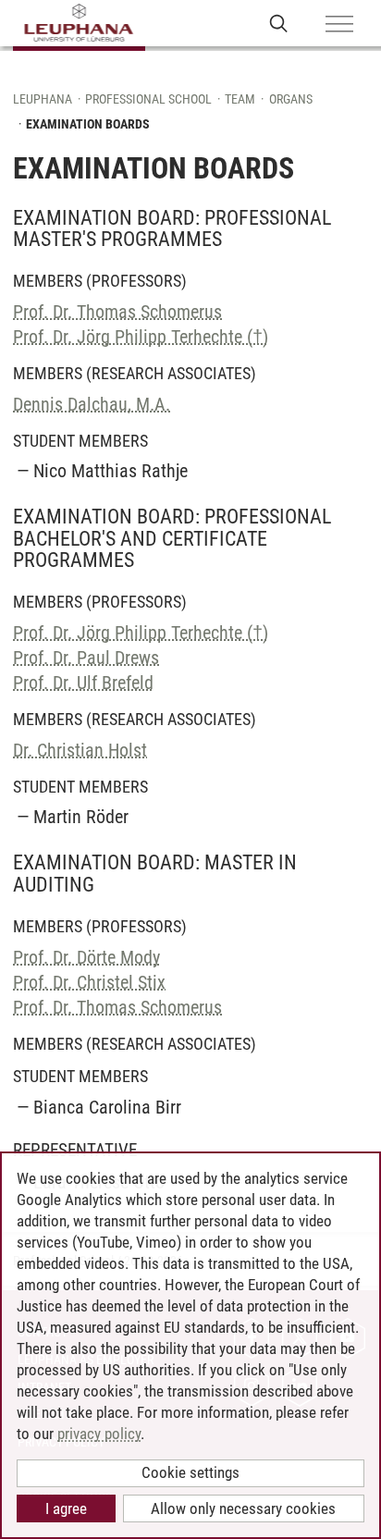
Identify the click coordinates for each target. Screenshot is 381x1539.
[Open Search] (278, 22)
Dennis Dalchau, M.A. (91, 404)
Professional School (148, 99)
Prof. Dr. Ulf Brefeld (83, 682)
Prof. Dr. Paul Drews (86, 657)
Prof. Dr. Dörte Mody (86, 957)
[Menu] (339, 25)
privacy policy (99, 1433)
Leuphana (42, 99)
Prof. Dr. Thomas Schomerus (117, 312)
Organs (291, 99)
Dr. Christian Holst (80, 750)
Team (240, 99)
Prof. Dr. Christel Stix (89, 982)
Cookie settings (190, 1472)
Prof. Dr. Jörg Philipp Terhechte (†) (140, 337)
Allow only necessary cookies (243, 1508)
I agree (66, 1508)
